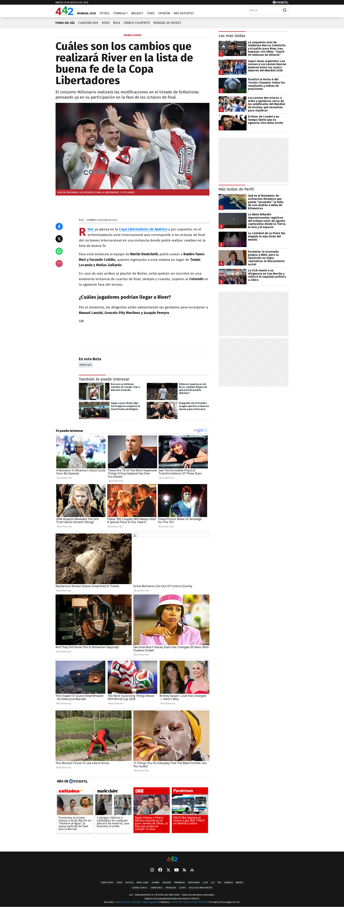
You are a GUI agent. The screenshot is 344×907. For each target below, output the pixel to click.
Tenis (151, 13)
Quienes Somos (139, 888)
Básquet (137, 13)
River (105, 23)
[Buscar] (284, 10)
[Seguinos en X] (168, 870)
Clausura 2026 (88, 23)
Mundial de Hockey (167, 23)
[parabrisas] (190, 791)
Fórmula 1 (120, 13)
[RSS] (184, 870)
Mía (219, 882)
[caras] (151, 791)
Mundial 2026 (86, 13)
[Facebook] (160, 870)
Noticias (129, 882)
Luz (212, 882)
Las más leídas (232, 35)
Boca (116, 23)
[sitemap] (192, 870)
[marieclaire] (113, 791)
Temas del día (65, 23)
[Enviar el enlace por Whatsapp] (59, 251)
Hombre (155, 882)
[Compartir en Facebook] (59, 226)
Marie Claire (143, 882)
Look (205, 882)
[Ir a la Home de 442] (64, 14)
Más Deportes (184, 13)
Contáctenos (156, 888)
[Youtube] (176, 870)
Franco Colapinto (137, 23)
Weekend (167, 882)
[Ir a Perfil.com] (280, 3)
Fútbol (105, 13)
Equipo (182, 888)
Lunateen (228, 882)
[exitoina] (75, 791)
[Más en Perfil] (78, 781)
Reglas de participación (200, 888)
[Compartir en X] (59, 238)
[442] (172, 859)
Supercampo (194, 882)
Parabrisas (179, 882)
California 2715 (122, 902)
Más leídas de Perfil (236, 189)
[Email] (59, 263)
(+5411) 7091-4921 (179, 902)
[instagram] (152, 870)
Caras (119, 882)
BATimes (239, 882)
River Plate (85, 365)
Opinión (164, 13)
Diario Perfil (107, 882)
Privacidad (171, 888)
